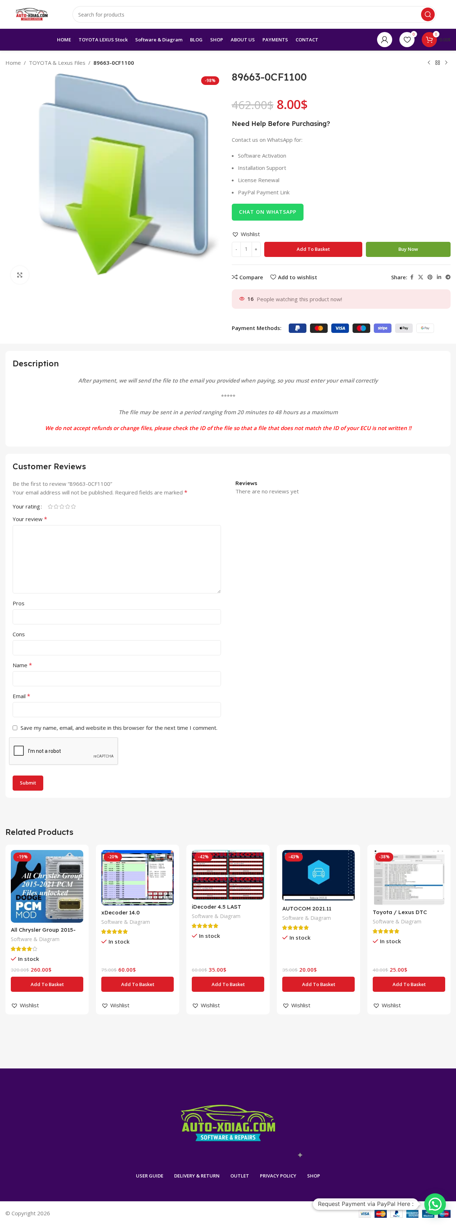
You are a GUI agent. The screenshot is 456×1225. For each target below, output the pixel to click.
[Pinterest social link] (430, 277)
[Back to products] (437, 63)
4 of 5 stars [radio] (67, 506)
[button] (246, 234)
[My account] (384, 39)
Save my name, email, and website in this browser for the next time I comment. (119, 727)
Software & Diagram (35, 939)
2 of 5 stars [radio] (56, 506)
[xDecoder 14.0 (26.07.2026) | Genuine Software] (137, 877)
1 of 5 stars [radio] (50, 506)
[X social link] (420, 277)
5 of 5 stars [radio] (73, 506)
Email (21, 696)
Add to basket (313, 249)
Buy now (408, 249)
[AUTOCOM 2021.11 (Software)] (318, 875)
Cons (19, 634)
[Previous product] (429, 63)
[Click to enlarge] (20, 275)
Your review (30, 519)
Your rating (26, 506)
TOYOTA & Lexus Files (57, 62)
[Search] (428, 14)
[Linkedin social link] (439, 277)
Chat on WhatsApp (267, 211)
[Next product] (446, 63)
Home (13, 62)
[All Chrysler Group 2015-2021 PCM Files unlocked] (47, 886)
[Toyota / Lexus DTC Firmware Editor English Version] (409, 877)
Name (22, 665)
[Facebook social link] (411, 277)
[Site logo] (31, 13)
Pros (19, 603)
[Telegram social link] (448, 277)
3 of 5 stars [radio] (62, 506)
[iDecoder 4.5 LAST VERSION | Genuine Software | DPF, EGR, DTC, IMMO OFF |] (228, 874)
